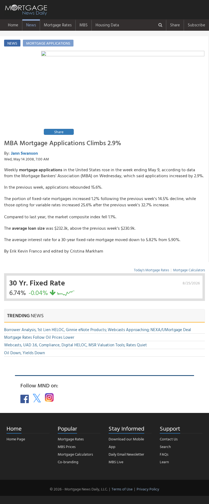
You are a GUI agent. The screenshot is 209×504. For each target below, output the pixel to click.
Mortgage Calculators (189, 270)
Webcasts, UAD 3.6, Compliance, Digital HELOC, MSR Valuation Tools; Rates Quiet (75, 345)
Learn (164, 462)
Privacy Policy (148, 489)
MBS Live (116, 462)
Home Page (16, 439)
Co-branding (68, 462)
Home (13, 25)
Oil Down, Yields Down (24, 353)
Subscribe (196, 25)
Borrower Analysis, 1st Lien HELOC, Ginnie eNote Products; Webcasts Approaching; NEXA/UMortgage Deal (97, 329)
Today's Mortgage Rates (151, 270)
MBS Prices (67, 446)
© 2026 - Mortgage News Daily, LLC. (78, 489)
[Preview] (122, 93)
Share (175, 25)
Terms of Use (122, 489)
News (31, 25)
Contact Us (169, 439)
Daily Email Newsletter (126, 454)
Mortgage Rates (58, 25)
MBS (83, 25)
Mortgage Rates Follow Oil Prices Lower (39, 337)
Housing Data (107, 25)
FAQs (164, 454)
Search (165, 446)
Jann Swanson (24, 153)
